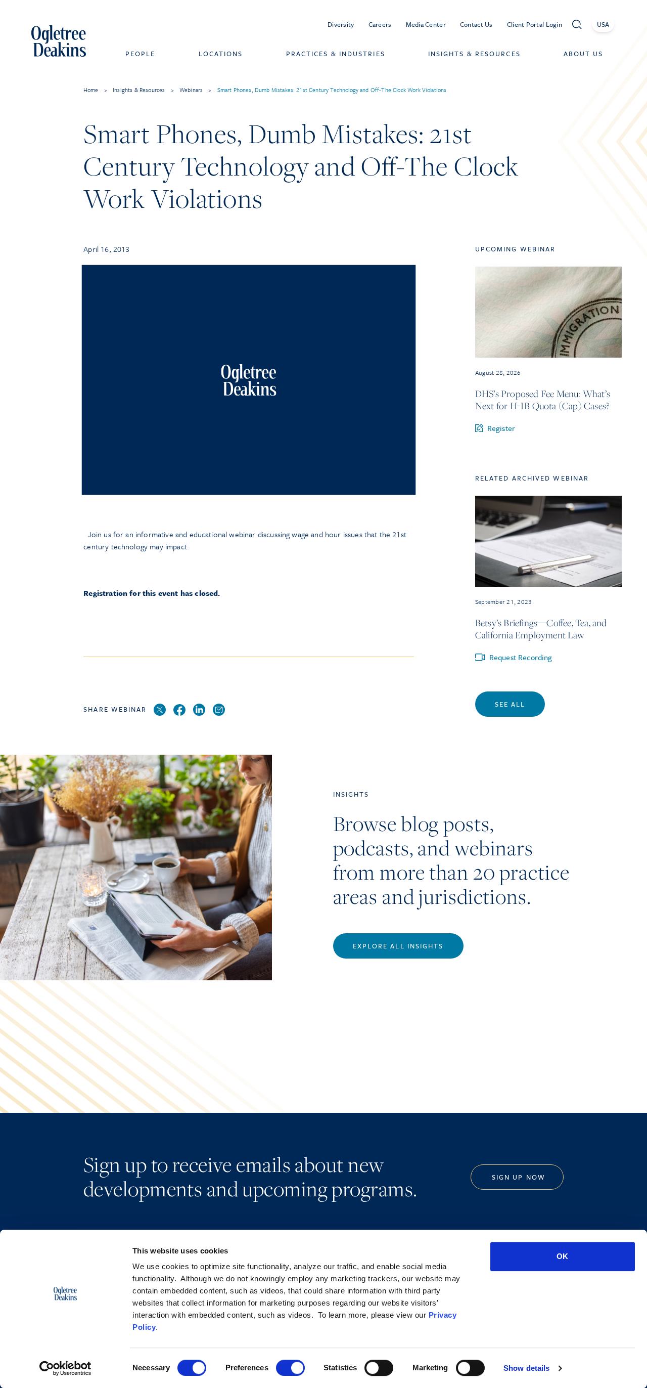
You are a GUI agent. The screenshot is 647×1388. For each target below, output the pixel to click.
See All (510, 704)
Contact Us (476, 24)
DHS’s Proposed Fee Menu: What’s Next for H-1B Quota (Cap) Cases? (542, 399)
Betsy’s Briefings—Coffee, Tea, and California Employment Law (541, 629)
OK (562, 1256)
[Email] (219, 710)
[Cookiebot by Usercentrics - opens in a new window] (65, 1368)
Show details (526, 1368)
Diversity (341, 24)
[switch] (290, 1368)
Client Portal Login (534, 24)
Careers (380, 24)
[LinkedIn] (199, 710)
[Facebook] (179, 710)
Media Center (426, 24)
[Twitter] (160, 710)
